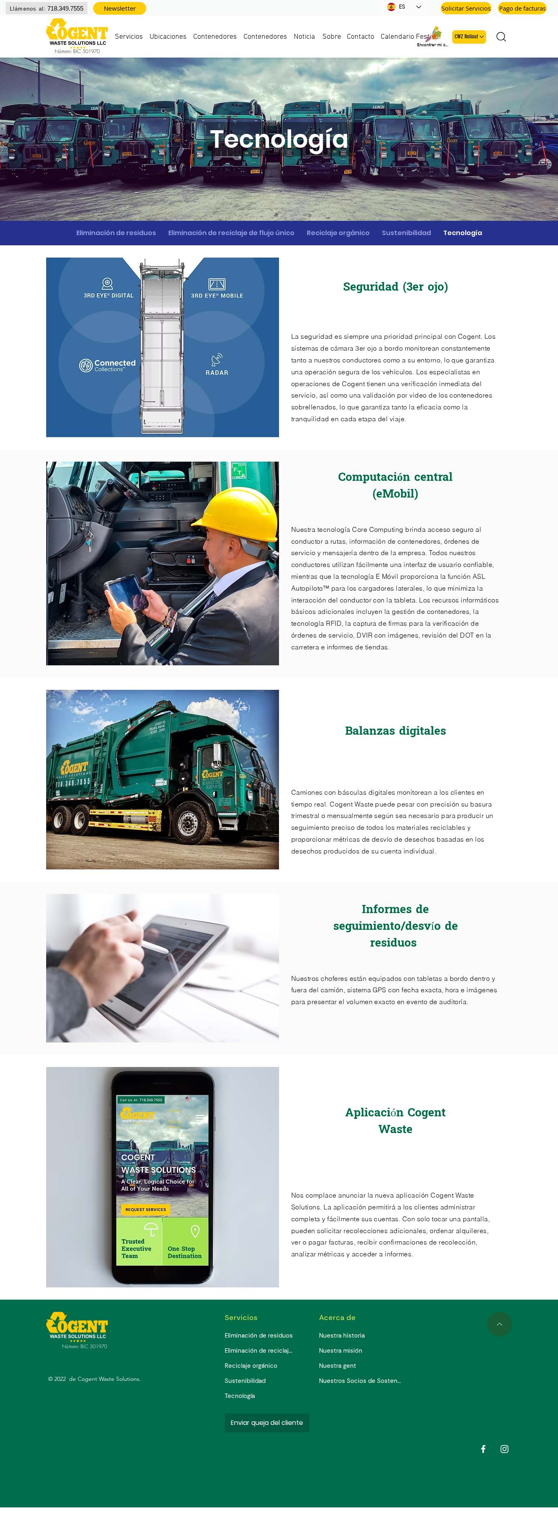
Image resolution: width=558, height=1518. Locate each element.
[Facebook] (483, 1449)
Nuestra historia (342, 1335)
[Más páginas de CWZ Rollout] (482, 37)
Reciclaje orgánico (251, 1366)
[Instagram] (504, 1449)
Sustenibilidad (245, 1381)
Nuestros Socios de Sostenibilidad (360, 1381)
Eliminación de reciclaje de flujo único (260, 1351)
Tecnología (240, 1396)
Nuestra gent (337, 1366)
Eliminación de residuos (259, 1335)
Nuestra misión (340, 1351)
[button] (119, 8)
